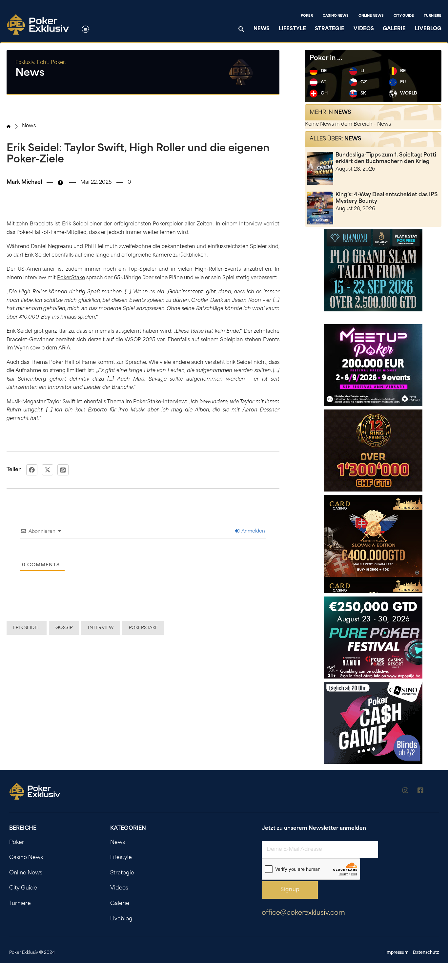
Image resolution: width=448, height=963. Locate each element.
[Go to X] (435, 791)
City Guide (404, 16)
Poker (307, 16)
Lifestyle (292, 29)
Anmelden (252, 531)
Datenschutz (426, 953)
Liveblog (428, 29)
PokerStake (71, 278)
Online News (371, 16)
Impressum (397, 953)
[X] (47, 469)
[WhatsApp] (63, 469)
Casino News (336, 16)
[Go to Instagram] (405, 791)
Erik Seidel (26, 628)
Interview (101, 628)
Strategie (329, 29)
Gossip (64, 628)
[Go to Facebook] (420, 791)
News (262, 29)
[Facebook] (31, 469)
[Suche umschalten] (241, 29)
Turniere (432, 16)
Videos (364, 29)
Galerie (394, 29)
